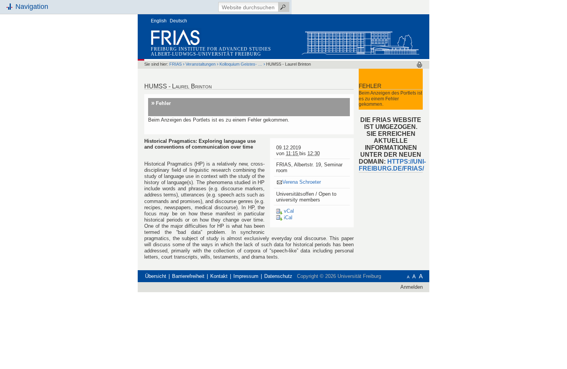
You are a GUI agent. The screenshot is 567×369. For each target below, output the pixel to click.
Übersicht (155, 276)
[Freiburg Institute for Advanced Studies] (360, 41)
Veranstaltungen (201, 64)
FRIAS (175, 64)
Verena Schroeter (301, 182)
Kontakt (219, 276)
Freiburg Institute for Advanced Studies (211, 49)
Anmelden (411, 287)
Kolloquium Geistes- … (240, 64)
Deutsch (178, 21)
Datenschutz (278, 276)
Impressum (245, 276)
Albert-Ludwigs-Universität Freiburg (206, 54)
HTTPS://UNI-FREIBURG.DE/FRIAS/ (392, 165)
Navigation (31, 6)
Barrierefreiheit (188, 276)
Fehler (163, 103)
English (159, 21)
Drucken (419, 64)
